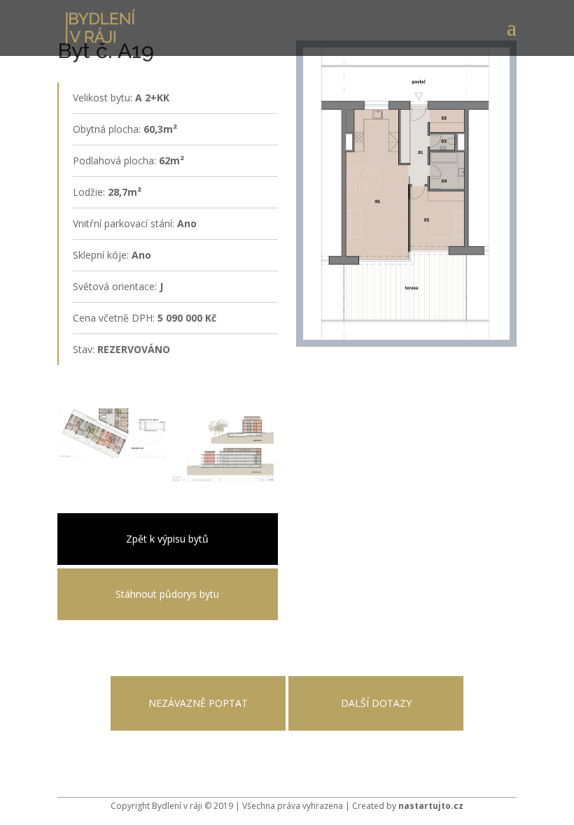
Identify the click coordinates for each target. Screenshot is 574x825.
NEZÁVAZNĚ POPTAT (198, 703)
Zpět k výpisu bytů (167, 538)
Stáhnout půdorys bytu (167, 594)
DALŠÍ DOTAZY (376, 703)
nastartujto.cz (430, 806)
